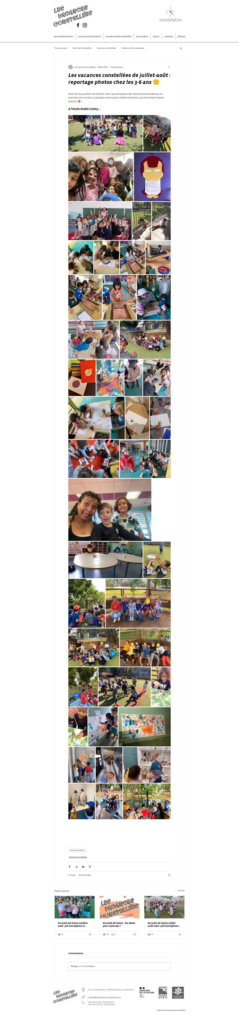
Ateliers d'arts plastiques (133, 48)
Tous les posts (60, 48)
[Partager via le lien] (90, 866)
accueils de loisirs (77, 850)
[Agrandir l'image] (105, 133)
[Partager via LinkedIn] (83, 866)
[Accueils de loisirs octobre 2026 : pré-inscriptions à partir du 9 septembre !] (75, 907)
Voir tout (181, 891)
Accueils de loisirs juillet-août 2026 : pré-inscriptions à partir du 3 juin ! (164, 924)
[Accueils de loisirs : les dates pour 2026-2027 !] (120, 907)
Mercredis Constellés (82, 48)
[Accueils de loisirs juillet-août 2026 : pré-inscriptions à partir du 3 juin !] (164, 907)
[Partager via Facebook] (69, 866)
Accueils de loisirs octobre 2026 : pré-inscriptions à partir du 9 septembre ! (73, 924)
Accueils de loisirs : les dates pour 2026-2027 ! (119, 924)
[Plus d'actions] (169, 67)
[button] (181, 48)
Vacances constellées (106, 48)
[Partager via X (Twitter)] (76, 866)
